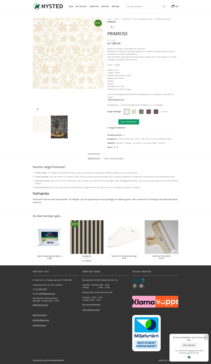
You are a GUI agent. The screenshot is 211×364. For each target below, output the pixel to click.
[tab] (94, 157)
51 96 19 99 (41, 289)
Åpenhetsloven (40, 315)
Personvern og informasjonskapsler (48, 360)
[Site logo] (48, 6)
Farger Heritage (114, 111)
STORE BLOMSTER (162, 19)
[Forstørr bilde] (38, 109)
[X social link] (117, 147)
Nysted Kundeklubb (91, 304)
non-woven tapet (150, 143)
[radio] (126, 111)
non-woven (137, 143)
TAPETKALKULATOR (115, 100)
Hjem (109, 19)
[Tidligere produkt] (108, 27)
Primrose (161, 143)
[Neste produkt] (114, 27)
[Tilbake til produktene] (111, 27)
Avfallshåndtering (41, 320)
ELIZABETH (86, 256)
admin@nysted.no (46, 293)
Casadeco (119, 143)
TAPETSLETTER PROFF (161, 256)
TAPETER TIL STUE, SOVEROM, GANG (137, 19)
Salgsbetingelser (40, 305)
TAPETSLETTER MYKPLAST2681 (124, 256)
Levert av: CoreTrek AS (168, 360)
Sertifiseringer (39, 325)
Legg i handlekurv (129, 122)
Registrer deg (189, 345)
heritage (128, 143)
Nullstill (164, 112)
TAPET (117, 19)
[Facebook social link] (114, 147)
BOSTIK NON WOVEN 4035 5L (49, 256)
